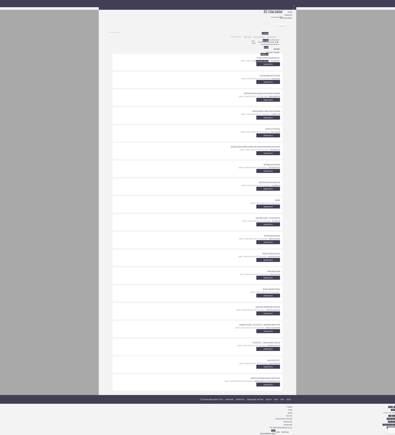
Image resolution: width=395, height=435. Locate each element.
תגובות (277, 200)
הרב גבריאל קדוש (274, 256)
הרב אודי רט (276, 221)
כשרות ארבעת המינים (272, 235)
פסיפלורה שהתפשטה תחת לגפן (268, 306)
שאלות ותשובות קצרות (271, 289)
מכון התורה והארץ (252, 60)
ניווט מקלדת (390, 418)
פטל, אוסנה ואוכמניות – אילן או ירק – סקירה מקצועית (259, 324)
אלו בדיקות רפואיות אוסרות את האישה (265, 378)
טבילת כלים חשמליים (272, 164)
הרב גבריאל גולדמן (273, 381)
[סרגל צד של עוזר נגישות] (391, 407)
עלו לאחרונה (240, 399)
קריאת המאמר (268, 82)
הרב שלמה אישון (274, 96)
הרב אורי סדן (275, 78)
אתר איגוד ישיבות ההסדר (255, 399)
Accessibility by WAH (267, 433)
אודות (276, 399)
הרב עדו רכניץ (275, 132)
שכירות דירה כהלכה (272, 128)
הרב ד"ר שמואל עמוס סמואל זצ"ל (211, 399)
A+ (390, 416)
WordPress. (282, 432)
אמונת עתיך (247, 37)
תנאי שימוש (229, 399)
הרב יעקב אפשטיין (273, 345)
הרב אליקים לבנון (274, 167)
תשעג (243, 60)
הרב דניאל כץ (275, 114)
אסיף (282, 399)
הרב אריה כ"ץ (275, 60)
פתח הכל (276, 52)
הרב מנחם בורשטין (260, 381)
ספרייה (288, 399)
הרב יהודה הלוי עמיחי (273, 310)
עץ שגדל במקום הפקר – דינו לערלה (266, 342)
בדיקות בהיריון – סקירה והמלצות (268, 217)
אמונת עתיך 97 (273, 11)
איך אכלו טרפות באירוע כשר (269, 182)
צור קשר (268, 399)
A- (393, 416)
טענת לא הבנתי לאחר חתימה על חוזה (266, 111)
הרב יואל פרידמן (274, 363)
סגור (393, 410)
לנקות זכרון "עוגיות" (388, 424)
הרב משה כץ (275, 185)
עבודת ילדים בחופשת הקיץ (270, 75)
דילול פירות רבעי (273, 360)
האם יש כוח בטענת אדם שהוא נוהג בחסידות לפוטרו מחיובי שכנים (255, 146)
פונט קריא (391, 421)
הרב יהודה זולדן (275, 274)
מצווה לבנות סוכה (273, 271)
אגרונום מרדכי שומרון (272, 327)
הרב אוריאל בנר (275, 149)
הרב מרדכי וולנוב (274, 238)
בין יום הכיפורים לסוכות (271, 253)
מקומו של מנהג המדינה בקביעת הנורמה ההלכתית (262, 93)
